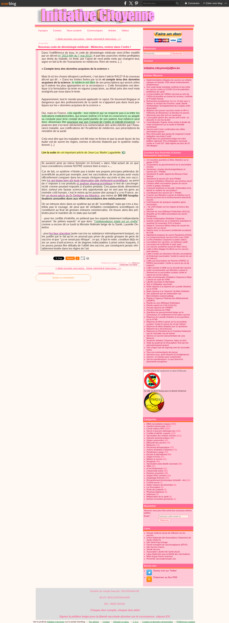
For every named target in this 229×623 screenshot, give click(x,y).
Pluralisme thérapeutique (158, 447)
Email (146, 516)
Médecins (136, 263)
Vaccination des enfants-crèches (161, 436)
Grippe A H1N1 (153, 457)
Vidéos (125, 30)
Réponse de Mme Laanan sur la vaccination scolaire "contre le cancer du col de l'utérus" (167, 323)
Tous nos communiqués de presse (162, 352)
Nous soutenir (74, 30)
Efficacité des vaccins (156, 443)
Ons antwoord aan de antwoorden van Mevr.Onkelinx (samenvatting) (164, 294)
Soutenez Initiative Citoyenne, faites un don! (166, 340)
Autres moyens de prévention (160, 485)
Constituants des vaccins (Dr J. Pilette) (164, 193)
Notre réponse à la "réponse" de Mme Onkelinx (168, 291)
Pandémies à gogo (155, 452)
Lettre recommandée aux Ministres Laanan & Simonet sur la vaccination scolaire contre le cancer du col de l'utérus (167, 272)
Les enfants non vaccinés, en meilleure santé (167, 242)
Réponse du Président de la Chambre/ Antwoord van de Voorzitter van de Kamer (169, 332)
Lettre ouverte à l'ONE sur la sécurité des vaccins (169, 268)
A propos (43, 30)
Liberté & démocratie (156, 426)
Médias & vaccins (154, 459)
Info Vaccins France (155, 547)
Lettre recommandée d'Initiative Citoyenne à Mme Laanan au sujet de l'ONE (169, 278)
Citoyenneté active (155, 471)
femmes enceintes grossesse (160, 499)
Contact (57, 30)
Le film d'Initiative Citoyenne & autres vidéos (167, 240)
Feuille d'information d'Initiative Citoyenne (165, 218)
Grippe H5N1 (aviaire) (157, 475)
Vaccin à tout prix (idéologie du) (161, 431)
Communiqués (95, 30)
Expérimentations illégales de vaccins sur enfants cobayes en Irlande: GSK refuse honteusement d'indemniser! (169, 82)
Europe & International (157, 454)
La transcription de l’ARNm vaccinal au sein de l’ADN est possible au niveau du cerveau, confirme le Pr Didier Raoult (169, 96)
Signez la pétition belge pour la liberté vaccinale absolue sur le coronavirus (106, 616)
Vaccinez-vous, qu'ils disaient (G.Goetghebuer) (168, 354)
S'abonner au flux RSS (165, 577)
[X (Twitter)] (131, 3)
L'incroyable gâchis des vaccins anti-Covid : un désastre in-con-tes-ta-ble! (168, 118)
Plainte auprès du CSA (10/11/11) (162, 305)
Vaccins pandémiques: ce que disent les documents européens (165, 360)
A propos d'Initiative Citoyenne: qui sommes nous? (169, 181)
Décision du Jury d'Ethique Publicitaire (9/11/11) (168, 211)
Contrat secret (153, 482)
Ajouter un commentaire (63, 278)
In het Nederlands (155, 468)
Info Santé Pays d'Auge (157, 542)
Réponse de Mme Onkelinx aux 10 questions (167, 326)
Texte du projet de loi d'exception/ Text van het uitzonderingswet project (167, 344)
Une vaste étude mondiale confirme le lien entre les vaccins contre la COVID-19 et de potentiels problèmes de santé (168, 89)
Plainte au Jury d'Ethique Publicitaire (163, 303)
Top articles (94, 622)
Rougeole (151, 461)
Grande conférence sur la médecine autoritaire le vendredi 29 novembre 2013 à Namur (169, 222)
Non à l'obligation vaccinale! (159, 284)
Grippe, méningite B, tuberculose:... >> (103, 39)
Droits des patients (155, 489)
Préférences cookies (186, 622)
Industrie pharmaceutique (158, 438)
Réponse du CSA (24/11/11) (159, 329)
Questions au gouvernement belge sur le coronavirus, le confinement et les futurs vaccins (168, 313)
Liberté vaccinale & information (161, 282)
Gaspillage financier (156, 478)
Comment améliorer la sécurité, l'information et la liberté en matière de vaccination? (169, 189)
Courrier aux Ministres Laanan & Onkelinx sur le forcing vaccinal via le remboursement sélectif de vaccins (169, 197)
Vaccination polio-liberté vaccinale (162, 464)
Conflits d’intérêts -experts (158, 433)
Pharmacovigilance (155, 492)
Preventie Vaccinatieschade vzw (161, 559)
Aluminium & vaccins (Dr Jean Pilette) (164, 179)
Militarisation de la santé (158, 497)
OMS (149, 466)
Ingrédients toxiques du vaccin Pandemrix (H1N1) (169, 235)
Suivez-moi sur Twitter (165, 570)
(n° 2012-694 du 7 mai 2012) (75, 55)
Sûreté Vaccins (153, 549)
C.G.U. (136, 622)
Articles (112, 30)
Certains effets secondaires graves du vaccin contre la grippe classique (167, 184)
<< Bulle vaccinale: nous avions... (70, 39)
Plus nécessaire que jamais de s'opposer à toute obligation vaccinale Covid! (169, 135)
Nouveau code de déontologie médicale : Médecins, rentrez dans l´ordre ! (84, 47)
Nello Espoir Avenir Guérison (160, 556)
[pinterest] (136, 3)
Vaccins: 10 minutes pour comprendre (164, 357)
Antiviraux (151, 494)
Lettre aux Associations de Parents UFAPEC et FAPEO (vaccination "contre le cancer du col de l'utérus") (168, 263)
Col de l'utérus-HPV (155, 429)
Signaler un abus (121, 622)
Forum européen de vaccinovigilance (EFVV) (167, 545)
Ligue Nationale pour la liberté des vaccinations (168, 554)
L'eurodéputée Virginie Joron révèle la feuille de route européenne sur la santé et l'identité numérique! (168, 124)
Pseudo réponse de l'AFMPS (160, 308)
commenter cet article (129, 265)
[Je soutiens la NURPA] (154, 412)
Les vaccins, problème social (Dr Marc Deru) (167, 247)
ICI (167, 616)
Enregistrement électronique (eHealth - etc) (166, 480)
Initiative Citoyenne (56, 622)
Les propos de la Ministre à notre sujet (164, 244)
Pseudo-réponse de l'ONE (158, 310)
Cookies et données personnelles (157, 622)
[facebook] (125, 3)
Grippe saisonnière (155, 440)
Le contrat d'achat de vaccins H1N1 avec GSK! (168, 237)
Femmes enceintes (155, 473)
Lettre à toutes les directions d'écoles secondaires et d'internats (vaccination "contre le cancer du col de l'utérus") (169, 256)
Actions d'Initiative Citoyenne (160, 450)
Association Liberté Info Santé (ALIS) (163, 552)
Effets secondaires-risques (159, 424)
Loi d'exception (153, 487)
